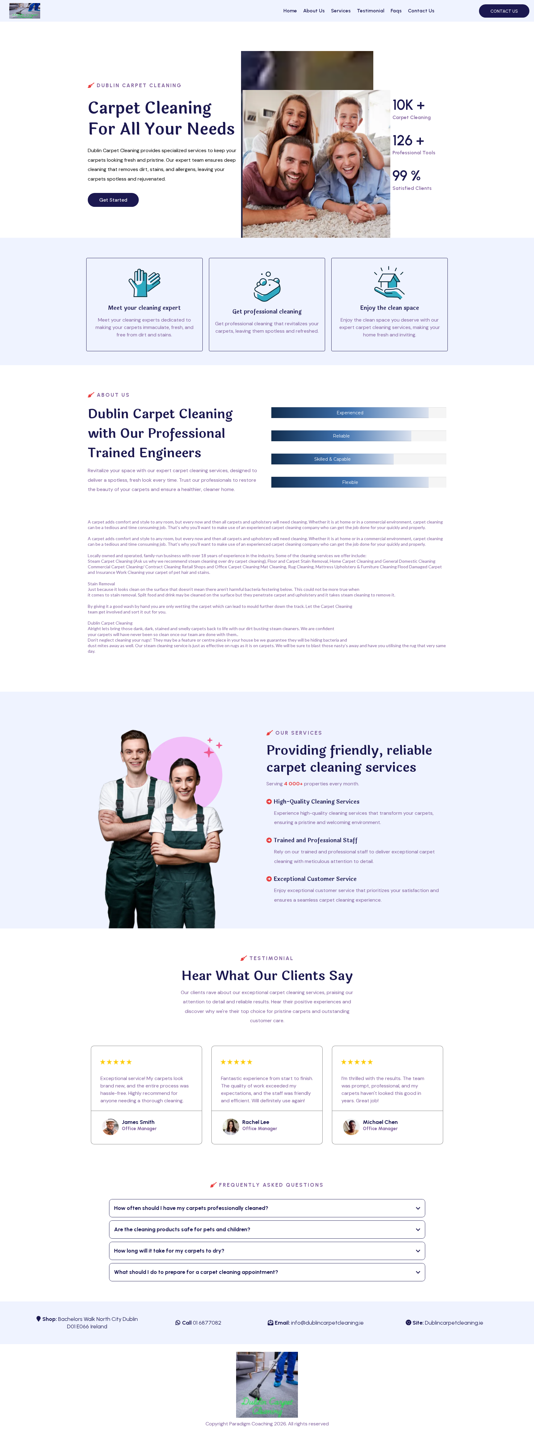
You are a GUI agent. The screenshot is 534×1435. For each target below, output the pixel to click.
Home (290, 11)
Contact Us (421, 11)
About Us (314, 11)
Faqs (396, 11)
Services (341, 11)
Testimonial (370, 11)
